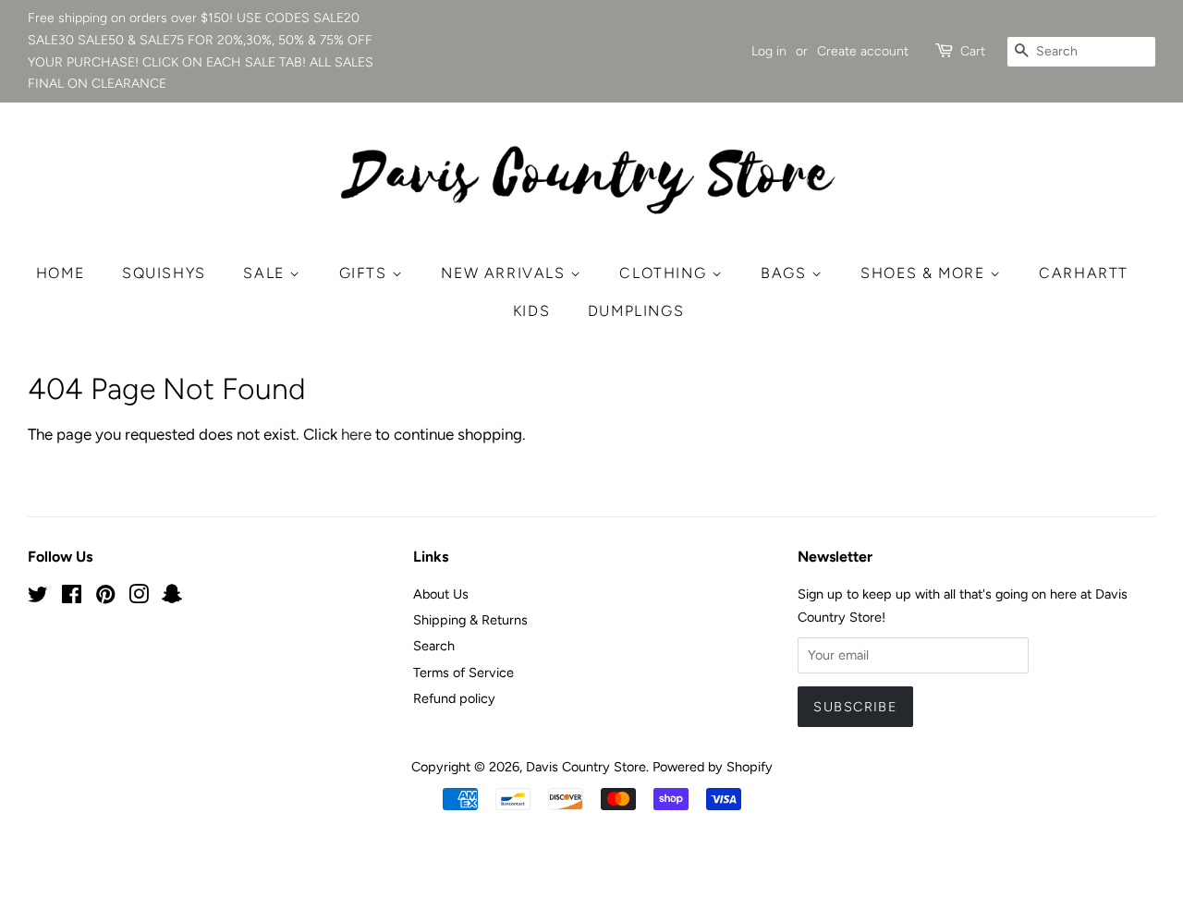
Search (434, 645)
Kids (531, 311)
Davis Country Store (586, 766)
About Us (441, 594)
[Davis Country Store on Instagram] (138, 597)
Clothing (665, 273)
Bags (786, 273)
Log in (769, 51)
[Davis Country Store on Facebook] (71, 597)
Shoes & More (925, 273)
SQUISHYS (164, 273)
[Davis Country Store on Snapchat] (172, 597)
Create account (863, 51)
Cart (972, 51)
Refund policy (454, 698)
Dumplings (636, 311)
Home (60, 273)
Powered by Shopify (712, 766)
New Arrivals (505, 273)
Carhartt (1083, 273)
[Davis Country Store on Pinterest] (105, 597)
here (356, 434)
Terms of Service (463, 672)
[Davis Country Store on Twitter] (38, 597)
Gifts (366, 273)
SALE (266, 273)
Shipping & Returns (470, 620)
